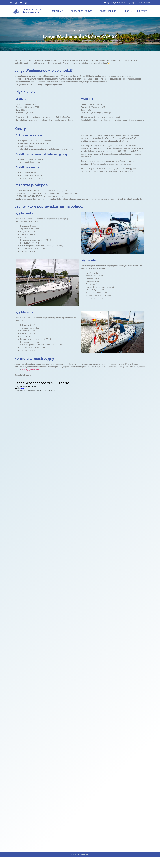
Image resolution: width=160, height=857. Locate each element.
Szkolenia (57, 11)
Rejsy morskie (108, 11)
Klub (126, 11)
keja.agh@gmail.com (30, 369)
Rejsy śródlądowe (81, 11)
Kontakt (142, 11)
